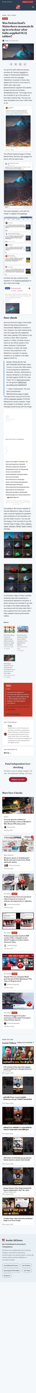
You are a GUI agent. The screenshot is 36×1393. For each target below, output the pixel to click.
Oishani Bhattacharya (13, 904)
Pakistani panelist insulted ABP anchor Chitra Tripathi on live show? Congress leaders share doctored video (16, 939)
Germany (12, 526)
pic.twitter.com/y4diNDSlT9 (16, 385)
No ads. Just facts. (7, 2)
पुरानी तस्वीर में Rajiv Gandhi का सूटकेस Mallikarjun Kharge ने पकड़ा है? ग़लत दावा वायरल (17, 1098)
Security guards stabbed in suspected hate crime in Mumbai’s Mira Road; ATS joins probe (17, 822)
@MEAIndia (22, 382)
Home (4, 15)
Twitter (13, 214)
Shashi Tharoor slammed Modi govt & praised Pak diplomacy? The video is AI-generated (18, 979)
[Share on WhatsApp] (20, 64)
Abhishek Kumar (12, 945)
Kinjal (6, 40)
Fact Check (11, 15)
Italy (8, 529)
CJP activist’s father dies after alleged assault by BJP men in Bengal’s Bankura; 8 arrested (17, 1068)
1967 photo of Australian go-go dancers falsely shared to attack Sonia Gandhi (17, 1159)
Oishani (11, 865)
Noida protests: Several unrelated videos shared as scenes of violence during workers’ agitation (18, 899)
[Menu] (33, 7)
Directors (7, 1275)
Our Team (27, 1270)
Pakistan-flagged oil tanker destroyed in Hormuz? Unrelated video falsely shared (17, 1018)
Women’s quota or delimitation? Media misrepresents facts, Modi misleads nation (17, 860)
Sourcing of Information (12, 1270)
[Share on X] (16, 64)
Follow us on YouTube (25, 1042)
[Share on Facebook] (11, 64)
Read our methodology (13, 714)
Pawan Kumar (11, 827)
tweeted (23, 72)
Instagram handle (15, 399)
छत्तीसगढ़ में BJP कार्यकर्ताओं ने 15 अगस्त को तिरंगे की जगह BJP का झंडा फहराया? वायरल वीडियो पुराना (17, 1129)
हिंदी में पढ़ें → (7, 753)
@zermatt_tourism (23, 380)
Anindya (17, 865)
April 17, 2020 (23, 394)
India (17, 524)
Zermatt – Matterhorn (23, 501)
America (28, 524)
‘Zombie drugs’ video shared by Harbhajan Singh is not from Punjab (18, 1219)
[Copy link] (25, 64)
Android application (22, 281)
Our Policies (26, 1265)
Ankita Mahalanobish (13, 1023)
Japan (6, 526)
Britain (18, 526)
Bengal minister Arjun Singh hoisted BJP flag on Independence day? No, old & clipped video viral (17, 1189)
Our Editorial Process (11, 1265)
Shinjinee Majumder (13, 984)
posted (26, 156)
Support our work (28, 2)
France (29, 526)
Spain (24, 526)
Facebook (23, 214)
